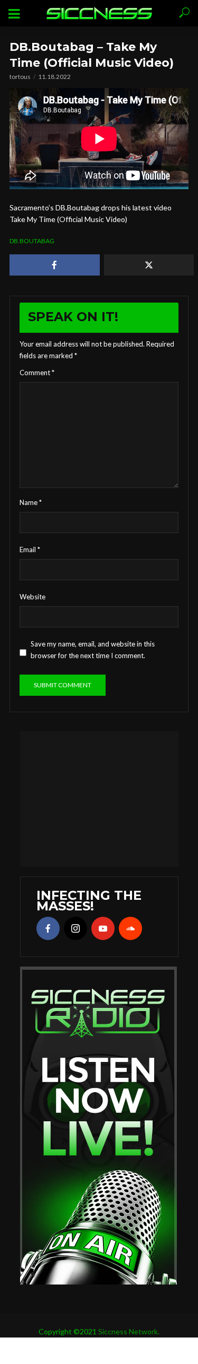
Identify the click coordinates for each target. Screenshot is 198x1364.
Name (31, 502)
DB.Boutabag (32, 241)
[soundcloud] (130, 928)
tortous (20, 77)
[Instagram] (75, 928)
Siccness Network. (128, 1331)
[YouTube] (103, 928)
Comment (37, 372)
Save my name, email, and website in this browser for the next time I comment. (93, 650)
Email (30, 549)
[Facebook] (48, 928)
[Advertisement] (99, 797)
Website (32, 596)
